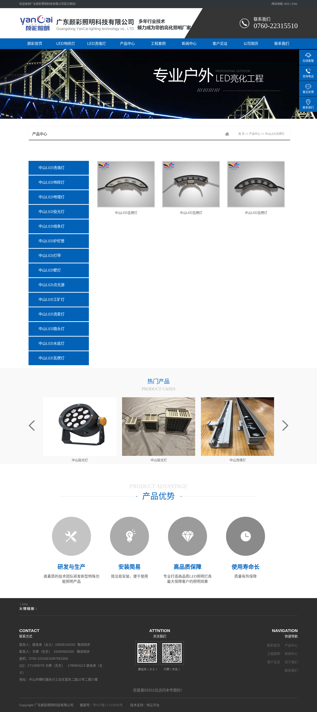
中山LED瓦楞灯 (275, 134)
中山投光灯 (80, 460)
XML (294, 4)
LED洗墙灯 (96, 44)
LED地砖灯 (65, 44)
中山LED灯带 (50, 256)
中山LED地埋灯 (52, 197)
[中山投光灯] (79, 426)
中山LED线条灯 (52, 226)
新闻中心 (189, 44)
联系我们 (281, 44)
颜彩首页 (34, 44)
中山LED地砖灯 (52, 182)
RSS (287, 4)
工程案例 (158, 44)
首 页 (241, 134)
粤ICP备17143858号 (109, 705)
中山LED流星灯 (52, 314)
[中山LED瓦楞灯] (126, 184)
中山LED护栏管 (52, 241)
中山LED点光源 (52, 285)
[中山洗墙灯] (158, 426)
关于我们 (291, 662)
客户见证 (220, 44)
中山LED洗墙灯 (52, 168)
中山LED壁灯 (50, 270)
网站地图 (277, 4)
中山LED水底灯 (52, 343)
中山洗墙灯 (159, 460)
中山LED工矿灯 (52, 299)
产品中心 (127, 44)
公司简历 (250, 44)
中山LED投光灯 (52, 212)
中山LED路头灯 (52, 329)
